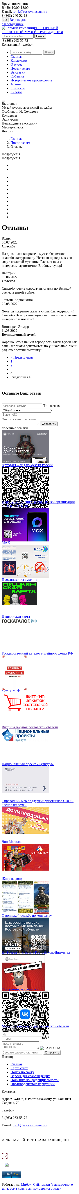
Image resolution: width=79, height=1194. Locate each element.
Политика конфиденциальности (35, 1080)
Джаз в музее (20, 193)
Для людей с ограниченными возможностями (32, 171)
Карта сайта (19, 1068)
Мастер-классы (22, 205)
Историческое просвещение (31, 80)
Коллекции (19, 60)
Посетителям (20, 68)
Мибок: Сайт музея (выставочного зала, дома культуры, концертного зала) (37, 1186)
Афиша (16, 84)
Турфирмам (19, 189)
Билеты (16, 92)
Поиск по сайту (22, 1072)
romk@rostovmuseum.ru (30, 11)
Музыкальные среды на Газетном (36, 209)
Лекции (16, 201)
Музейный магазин (25, 185)
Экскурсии (19, 217)
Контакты (18, 88)
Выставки (18, 72)
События (17, 76)
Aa (5, 20)
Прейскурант (20, 177)
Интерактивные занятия (29, 197)
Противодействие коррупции (33, 1084)
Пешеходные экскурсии (28, 213)
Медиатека (19, 165)
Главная (16, 56)
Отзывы (17, 181)
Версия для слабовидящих (30, 1076)
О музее (16, 64)
